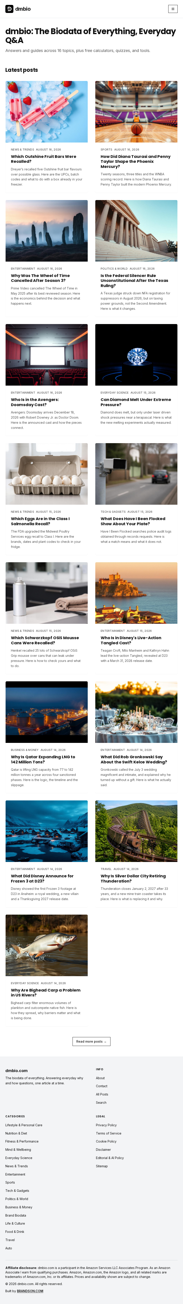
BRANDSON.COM (30, 1291)
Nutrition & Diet (16, 1133)
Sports (10, 1182)
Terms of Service (108, 1133)
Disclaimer (103, 1149)
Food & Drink (14, 1232)
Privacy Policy (106, 1125)
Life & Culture (15, 1223)
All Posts (102, 1094)
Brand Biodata (15, 1215)
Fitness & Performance (22, 1141)
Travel (10, 1240)
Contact (101, 1086)
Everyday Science (18, 1158)
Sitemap (102, 1166)
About (100, 1078)
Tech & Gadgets (17, 1190)
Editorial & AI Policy (110, 1158)
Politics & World (16, 1199)
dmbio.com (16, 1070)
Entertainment (15, 1174)
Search (101, 1102)
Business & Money (18, 1207)
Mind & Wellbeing (18, 1149)
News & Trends (16, 1166)
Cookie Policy (106, 1141)
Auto (8, 1248)
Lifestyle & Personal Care (23, 1125)
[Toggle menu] (173, 9)
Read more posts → (91, 1041)
